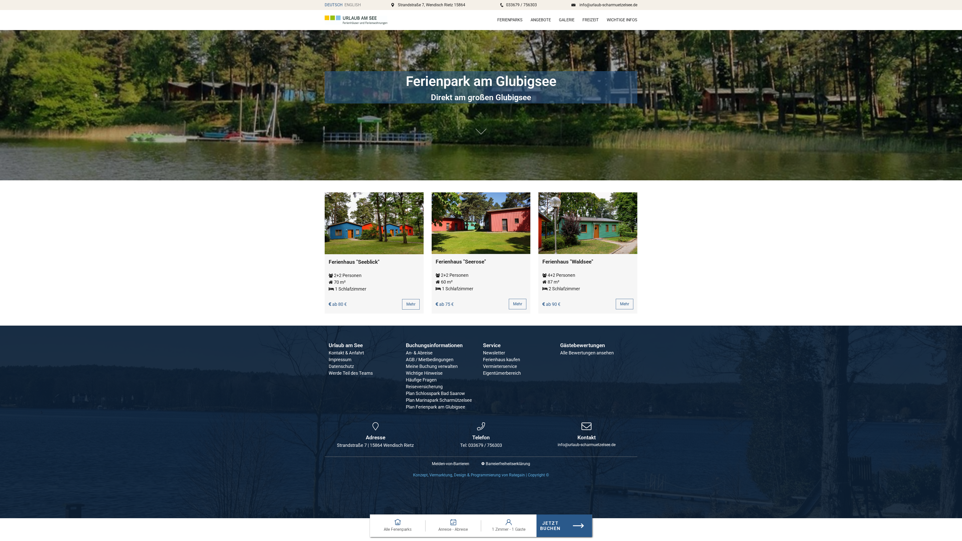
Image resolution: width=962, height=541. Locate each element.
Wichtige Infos (622, 20)
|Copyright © (481, 475)
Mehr (410, 304)
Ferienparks (510, 20)
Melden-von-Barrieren (450, 463)
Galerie (566, 20)
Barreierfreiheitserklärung (508, 463)
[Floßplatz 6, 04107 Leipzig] (376, 426)
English (352, 5)
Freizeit (590, 20)
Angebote (541, 20)
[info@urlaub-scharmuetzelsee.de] (586, 426)
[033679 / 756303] (481, 426)
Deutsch (333, 5)
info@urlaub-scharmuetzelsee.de (608, 5)
